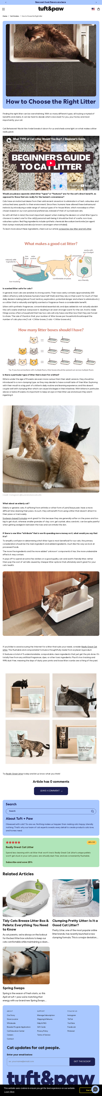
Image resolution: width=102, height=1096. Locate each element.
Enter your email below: (20, 1055)
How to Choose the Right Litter (32, 16)
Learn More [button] (9, 1092)
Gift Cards (41, 1027)
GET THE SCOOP (82, 1062)
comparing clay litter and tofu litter (75, 229)
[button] (95, 1089)
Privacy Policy (42, 1031)
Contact (10, 1039)
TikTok (70, 1019)
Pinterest (71, 1031)
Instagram (71, 1015)
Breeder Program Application (18, 1027)
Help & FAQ (41, 1023)
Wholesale (11, 1023)
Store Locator (12, 1019)
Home (5, 16)
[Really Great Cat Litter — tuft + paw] (51, 719)
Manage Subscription (46, 1015)
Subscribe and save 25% (19, 862)
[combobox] (93, 9)
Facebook (71, 1027)
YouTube (71, 1023)
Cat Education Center (15, 1031)
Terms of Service (43, 1035)
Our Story (11, 1015)
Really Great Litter (14, 774)
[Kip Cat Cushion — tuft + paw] (51, 449)
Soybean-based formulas (15, 519)
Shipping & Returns (44, 1019)
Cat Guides (14, 16)
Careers (10, 1035)
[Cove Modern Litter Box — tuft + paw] (51, 262)
